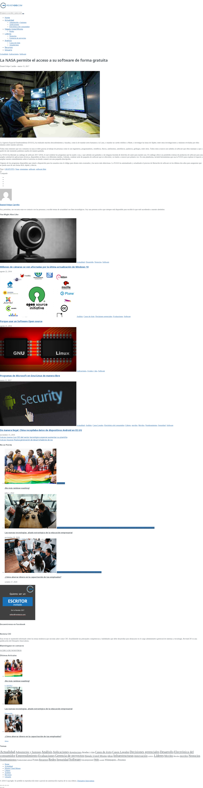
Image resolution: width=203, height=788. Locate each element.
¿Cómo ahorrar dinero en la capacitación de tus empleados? (33, 577)
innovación (141, 755)
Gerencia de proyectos (17, 38)
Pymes (36, 759)
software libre (41, 169)
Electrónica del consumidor (19, 27)
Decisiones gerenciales (103, 316)
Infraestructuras (123, 755)
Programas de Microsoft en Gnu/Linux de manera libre (30, 375)
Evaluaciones (118, 316)
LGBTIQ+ (151, 756)
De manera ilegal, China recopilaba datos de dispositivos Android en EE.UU (41, 430)
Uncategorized (87, 760)
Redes (11, 31)
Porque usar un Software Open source (21, 321)
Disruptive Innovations (85, 781)
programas (24, 169)
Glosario (8, 50)
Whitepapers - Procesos (115, 759)
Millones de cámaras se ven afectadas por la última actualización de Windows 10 (44, 266)
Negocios (12, 36)
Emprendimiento (27, 755)
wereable (101, 760)
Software (23, 54)
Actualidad (9, 20)
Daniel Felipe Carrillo (10, 204)
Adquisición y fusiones (17, 22)
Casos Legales (98, 425)
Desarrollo (90, 262)
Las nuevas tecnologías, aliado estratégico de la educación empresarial (38, 532)
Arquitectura (14, 45)
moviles (134, 425)
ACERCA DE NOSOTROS (10, 650)
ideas (110, 755)
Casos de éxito (14, 43)
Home (7, 17)
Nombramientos (151, 425)
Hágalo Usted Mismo (14, 29)
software (32, 169)
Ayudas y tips (92, 371)
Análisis (8, 40)
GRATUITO (9, 169)
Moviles (141, 425)
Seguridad (162, 425)
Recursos (9, 47)
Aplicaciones (14, 25)
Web (96, 759)
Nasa (17, 169)
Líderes (8, 33)
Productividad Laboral (24, 760)
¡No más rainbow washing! (17, 488)
